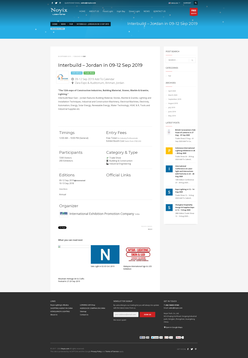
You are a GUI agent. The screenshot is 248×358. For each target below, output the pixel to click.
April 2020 (172, 91)
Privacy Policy (96, 351)
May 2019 (172, 116)
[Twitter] (56, 3)
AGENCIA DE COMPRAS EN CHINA (92, 308)
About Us (53, 314)
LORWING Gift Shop (87, 305)
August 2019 (173, 103)
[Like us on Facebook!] (188, 349)
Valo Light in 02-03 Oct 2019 (102, 266)
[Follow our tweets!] (192, 349)
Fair (84, 56)
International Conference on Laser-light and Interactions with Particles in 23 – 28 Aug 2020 (184, 171)
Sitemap (83, 311)
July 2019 (171, 107)
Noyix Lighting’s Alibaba (59, 305)
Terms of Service (112, 351)
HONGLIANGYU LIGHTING (60, 311)
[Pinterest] (60, 3)
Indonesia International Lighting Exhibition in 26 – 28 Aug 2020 (185, 150)
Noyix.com (65, 348)
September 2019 (174, 99)
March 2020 (172, 95)
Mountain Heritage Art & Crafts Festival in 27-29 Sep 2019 (71, 279)
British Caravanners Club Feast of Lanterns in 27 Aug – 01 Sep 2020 (185, 132)
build (150, 229)
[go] (192, 60)
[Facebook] (52, 3)
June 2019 (172, 111)
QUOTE (193, 11)
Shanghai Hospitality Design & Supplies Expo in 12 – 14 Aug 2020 (184, 207)
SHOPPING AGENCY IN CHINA (61, 308)
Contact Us (84, 314)
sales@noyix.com (88, 3)
